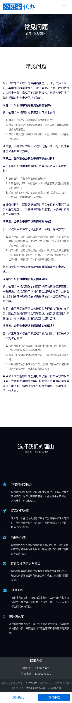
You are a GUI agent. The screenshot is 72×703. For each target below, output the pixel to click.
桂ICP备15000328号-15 (38, 687)
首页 (28, 33)
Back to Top (61, 686)
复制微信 (18, 697)
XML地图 (56, 687)
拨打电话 (54, 697)
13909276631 (43, 673)
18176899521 (32, 683)
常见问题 (39, 33)
